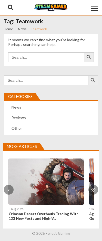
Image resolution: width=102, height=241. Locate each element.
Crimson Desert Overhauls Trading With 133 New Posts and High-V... (44, 216)
